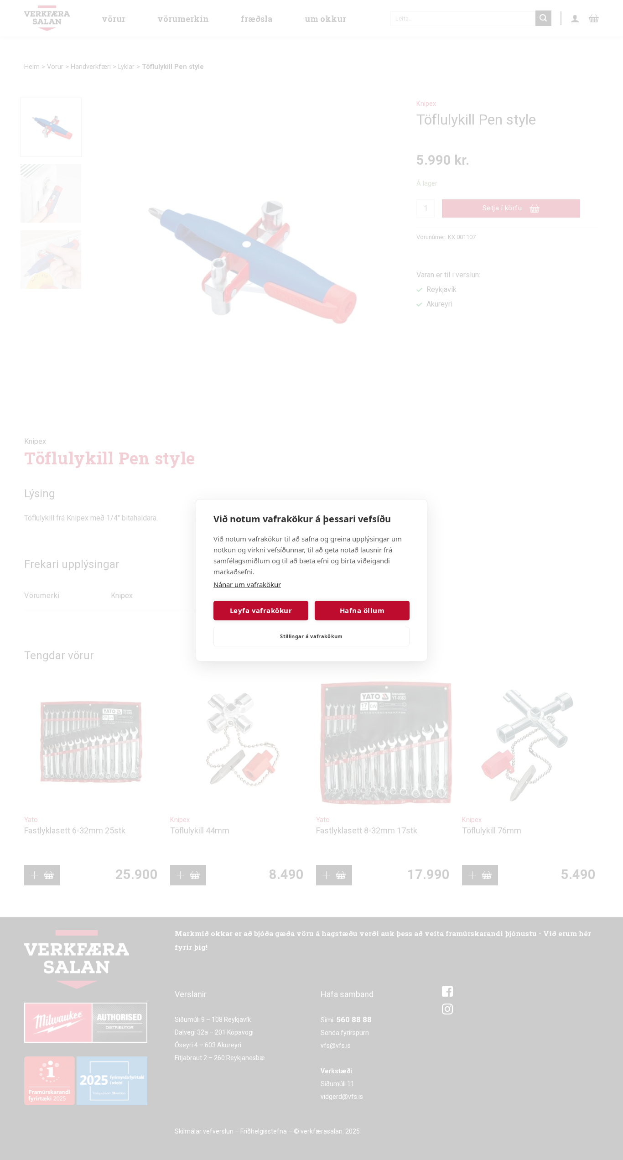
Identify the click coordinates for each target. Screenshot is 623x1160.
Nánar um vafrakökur (247, 584)
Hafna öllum (362, 610)
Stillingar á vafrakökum (311, 636)
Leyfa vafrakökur (261, 610)
